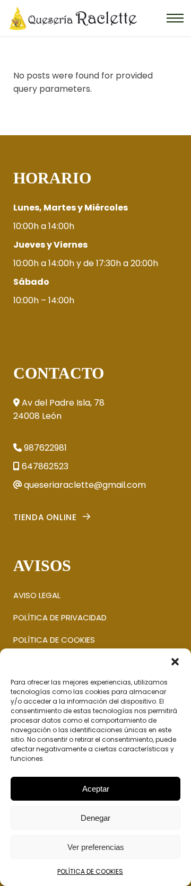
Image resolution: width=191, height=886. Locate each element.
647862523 (44, 466)
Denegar (95, 817)
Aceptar (95, 788)
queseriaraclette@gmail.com (84, 485)
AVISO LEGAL (36, 595)
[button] (175, 661)
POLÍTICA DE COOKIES (90, 871)
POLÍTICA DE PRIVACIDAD (60, 617)
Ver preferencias (95, 847)
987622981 (44, 448)
